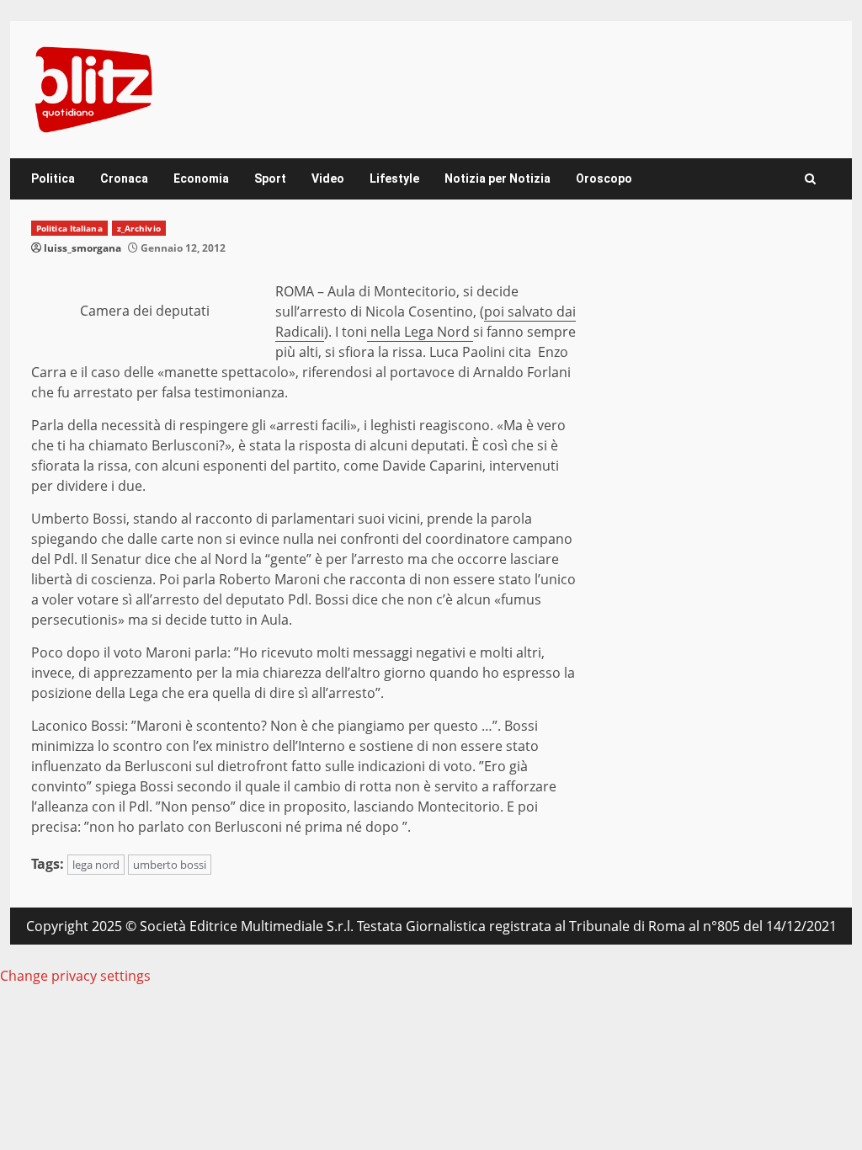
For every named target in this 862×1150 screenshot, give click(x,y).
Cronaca (124, 178)
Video (327, 178)
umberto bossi (169, 864)
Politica (53, 178)
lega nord (96, 864)
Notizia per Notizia (497, 178)
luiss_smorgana (82, 248)
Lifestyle (394, 178)
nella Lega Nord (420, 331)
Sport (270, 178)
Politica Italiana (69, 228)
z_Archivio (139, 228)
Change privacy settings (75, 975)
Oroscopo (604, 178)
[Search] (810, 178)
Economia (201, 178)
